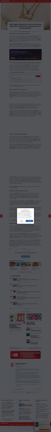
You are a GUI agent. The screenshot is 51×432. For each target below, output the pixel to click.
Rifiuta (22, 220)
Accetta (29, 220)
